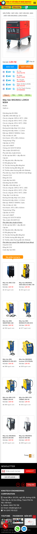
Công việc (31, 485)
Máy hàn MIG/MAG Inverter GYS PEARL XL (26, 361)
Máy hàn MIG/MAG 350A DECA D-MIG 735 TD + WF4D (26, 284)
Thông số (6, 95)
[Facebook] (18, 485)
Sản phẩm (6, 13)
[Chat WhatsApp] (17, 529)
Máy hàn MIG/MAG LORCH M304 (15, 15)
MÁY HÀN (15, 13)
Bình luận (27, 95)
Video (13, 95)
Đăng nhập (16, 7)
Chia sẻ (31, 61)
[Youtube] (23, 485)
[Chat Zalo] (24, 529)
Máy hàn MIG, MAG (26, 13)
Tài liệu (20, 95)
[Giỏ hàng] (26, 7)
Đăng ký (6, 7)
